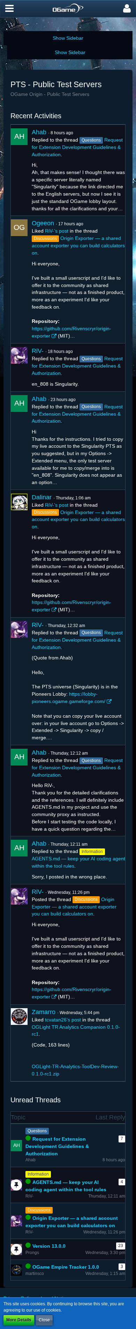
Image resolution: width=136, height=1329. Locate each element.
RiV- (38, 350)
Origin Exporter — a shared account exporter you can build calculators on (78, 245)
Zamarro (43, 1012)
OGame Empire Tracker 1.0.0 (65, 1267)
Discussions (39, 1210)
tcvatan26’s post (63, 1019)
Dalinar (42, 497)
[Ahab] (19, 170)
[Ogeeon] (19, 279)
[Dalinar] (19, 553)
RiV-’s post (56, 231)
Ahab (39, 132)
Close (44, 1319)
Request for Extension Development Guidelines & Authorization (77, 147)
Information (38, 1174)
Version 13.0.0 (49, 1246)
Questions (37, 1130)
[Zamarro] (19, 1043)
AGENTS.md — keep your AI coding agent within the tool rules (65, 1185)
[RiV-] (19, 367)
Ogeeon (43, 223)
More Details (18, 1319)
